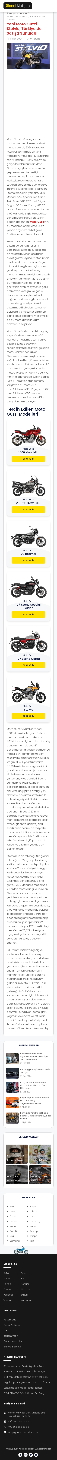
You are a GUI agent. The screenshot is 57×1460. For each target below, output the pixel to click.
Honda (14, 1221)
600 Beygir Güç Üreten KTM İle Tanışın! (24, 1371)
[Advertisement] (28, 100)
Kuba (33, 1226)
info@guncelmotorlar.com (23, 1432)
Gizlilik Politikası (11, 1325)
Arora (13, 1206)
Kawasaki (8, 1289)
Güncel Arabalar (12, 1341)
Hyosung (35, 1221)
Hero (32, 1216)
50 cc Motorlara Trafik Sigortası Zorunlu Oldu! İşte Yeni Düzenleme (25, 1366)
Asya (33, 1206)
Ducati (13, 1216)
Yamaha (15, 1241)
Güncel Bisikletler (12, 1346)
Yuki (32, 1241)
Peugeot (8, 1294)
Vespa (33, 1236)
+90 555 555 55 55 (18, 1421)
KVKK (6, 1330)
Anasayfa (11, 13)
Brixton (34, 1211)
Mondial (25, 1289)
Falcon (7, 1278)
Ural (12, 1236)
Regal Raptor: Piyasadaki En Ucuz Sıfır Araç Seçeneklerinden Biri (27, 1382)
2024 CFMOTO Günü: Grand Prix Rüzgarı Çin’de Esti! (25, 1393)
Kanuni (14, 1226)
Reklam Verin (10, 1335)
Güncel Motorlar (43, 1448)
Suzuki (13, 1231)
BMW (12, 1211)
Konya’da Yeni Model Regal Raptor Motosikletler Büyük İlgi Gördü (22, 1388)
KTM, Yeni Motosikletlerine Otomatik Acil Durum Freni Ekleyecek (25, 1377)
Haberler (23, 13)
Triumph (34, 1231)
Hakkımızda (9, 1319)
